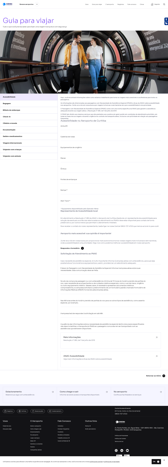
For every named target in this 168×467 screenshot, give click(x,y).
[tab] (29, 97)
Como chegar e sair (35, 429)
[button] (164, 4)
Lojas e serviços (35, 438)
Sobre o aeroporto (35, 426)
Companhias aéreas (36, 450)
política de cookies (96, 461)
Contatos (60, 426)
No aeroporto (34, 435)
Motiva (87, 426)
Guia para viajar (7, 429)
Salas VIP (33, 441)
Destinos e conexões (36, 444)
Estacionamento (35, 432)
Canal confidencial (63, 441)
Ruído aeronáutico (90, 429)
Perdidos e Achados (63, 435)
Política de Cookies (120, 438)
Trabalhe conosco (63, 438)
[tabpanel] (111, 232)
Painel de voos (7, 426)
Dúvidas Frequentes (63, 429)
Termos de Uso (119, 441)
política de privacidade (112, 461)
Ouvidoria (60, 432)
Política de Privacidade (121, 435)
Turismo (32, 447)
